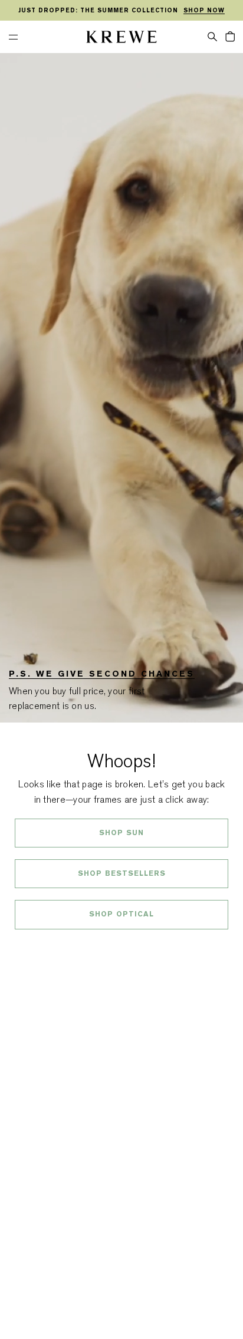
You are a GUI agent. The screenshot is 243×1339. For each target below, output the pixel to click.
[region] (121, 10)
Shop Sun (121, 833)
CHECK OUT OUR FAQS (121, 946)
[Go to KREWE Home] (121, 38)
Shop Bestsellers (122, 873)
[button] (212, 36)
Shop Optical (121, 914)
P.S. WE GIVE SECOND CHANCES (102, 673)
